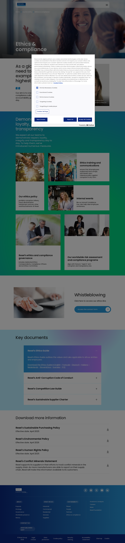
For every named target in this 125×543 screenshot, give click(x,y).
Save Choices (41, 119)
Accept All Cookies (85, 119)
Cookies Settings (42, 111)
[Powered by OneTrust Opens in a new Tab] (86, 125)
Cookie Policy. (58, 83)
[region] (63, 90)
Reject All (70, 119)
